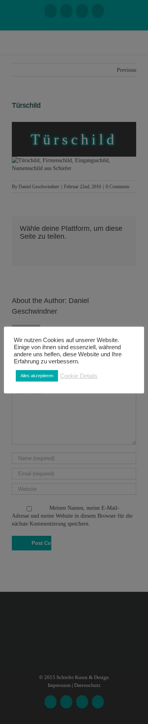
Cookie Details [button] (78, 376)
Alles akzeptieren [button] (37, 375)
